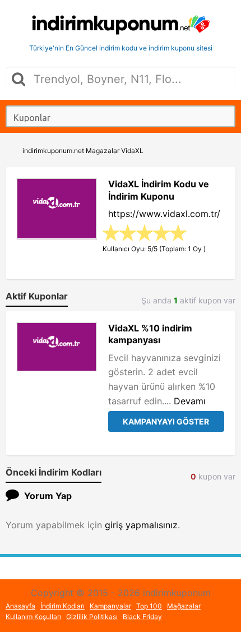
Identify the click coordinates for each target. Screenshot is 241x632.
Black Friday (142, 616)
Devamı (190, 401)
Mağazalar (184, 606)
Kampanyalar (110, 606)
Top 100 (149, 606)
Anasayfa (20, 606)
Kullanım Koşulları (33, 616)
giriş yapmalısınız (141, 524)
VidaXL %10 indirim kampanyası (150, 334)
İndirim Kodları (62, 606)
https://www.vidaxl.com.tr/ (164, 213)
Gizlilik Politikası (92, 616)
